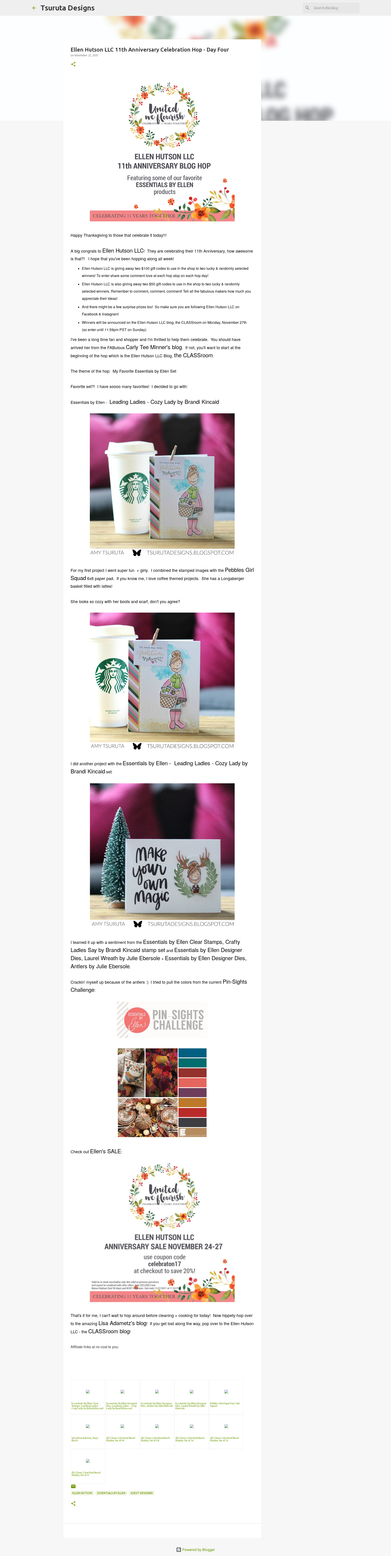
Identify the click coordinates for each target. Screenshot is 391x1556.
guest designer (142, 1493)
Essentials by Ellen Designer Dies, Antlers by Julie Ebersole (157, 1404)
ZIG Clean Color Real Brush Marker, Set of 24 (224, 1439)
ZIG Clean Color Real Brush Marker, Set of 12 (86, 1474)
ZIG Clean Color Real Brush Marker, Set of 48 (155, 1439)
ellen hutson (82, 1493)
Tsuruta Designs (68, 8)
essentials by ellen (111, 1493)
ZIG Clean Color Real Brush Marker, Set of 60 (120, 1439)
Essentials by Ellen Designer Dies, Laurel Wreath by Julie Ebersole (190, 1406)
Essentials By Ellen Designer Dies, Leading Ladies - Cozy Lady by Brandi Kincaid (121, 1406)
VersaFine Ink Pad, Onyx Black (85, 1439)
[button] (73, 65)
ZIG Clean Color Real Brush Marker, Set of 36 (190, 1439)
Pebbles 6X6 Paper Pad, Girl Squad (225, 1404)
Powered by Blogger (198, 1550)
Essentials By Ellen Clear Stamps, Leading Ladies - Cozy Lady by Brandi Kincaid (87, 1406)
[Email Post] (73, 1488)
